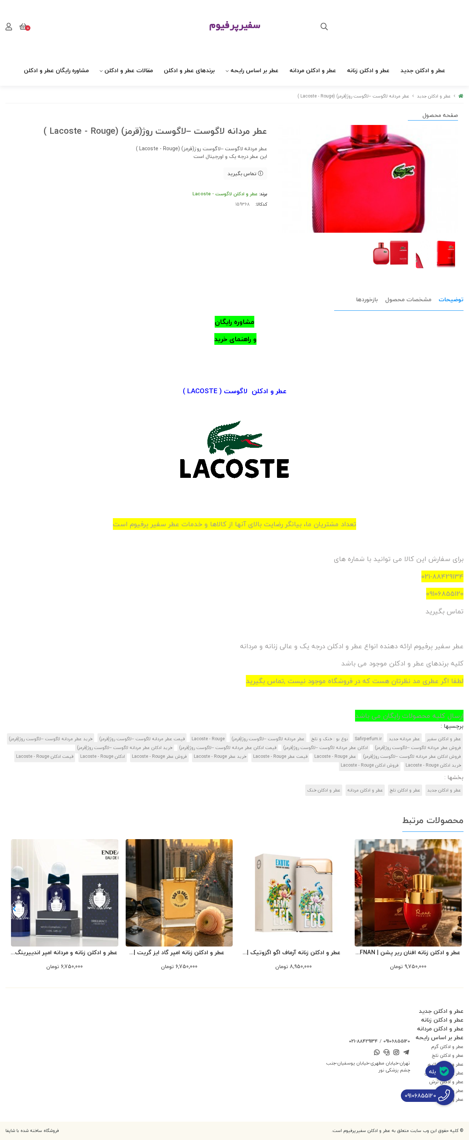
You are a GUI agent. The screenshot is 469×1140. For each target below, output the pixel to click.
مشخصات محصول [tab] (408, 299)
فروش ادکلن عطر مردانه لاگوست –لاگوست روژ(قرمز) (412, 756)
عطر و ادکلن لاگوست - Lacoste (225, 194)
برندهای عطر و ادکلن (189, 70)
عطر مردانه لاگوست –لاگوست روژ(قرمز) (268, 739)
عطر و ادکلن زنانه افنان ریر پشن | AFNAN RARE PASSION (408, 953)
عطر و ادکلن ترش (446, 1082)
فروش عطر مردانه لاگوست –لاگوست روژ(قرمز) (418, 748)
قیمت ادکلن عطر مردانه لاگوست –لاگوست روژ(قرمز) (227, 748)
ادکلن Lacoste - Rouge (102, 756)
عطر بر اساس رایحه (254, 70)
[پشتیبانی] (387, 1053)
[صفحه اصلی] (461, 96)
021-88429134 (363, 1041)
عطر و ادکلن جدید (422, 70)
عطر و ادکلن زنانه (368, 70)
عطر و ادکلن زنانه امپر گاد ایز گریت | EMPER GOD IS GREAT (179, 953)
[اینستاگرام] (396, 1053)
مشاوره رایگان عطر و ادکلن (56, 70)
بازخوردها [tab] (367, 299)
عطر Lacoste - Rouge (335, 756)
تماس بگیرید (243, 173)
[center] (324, 27)
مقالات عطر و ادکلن (128, 70)
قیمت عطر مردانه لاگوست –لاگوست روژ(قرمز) (142, 739)
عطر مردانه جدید (404, 739)
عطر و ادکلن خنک (323, 790)
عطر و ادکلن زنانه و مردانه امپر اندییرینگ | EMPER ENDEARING (64, 953)
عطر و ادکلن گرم (447, 1047)
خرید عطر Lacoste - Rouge (220, 756)
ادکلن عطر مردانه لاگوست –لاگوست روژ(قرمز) (325, 748)
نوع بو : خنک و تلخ (329, 739)
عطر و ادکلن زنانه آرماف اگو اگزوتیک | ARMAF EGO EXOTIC (293, 953)
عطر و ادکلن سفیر (444, 739)
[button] (14, 909)
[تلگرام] (406, 1053)
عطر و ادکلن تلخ (405, 790)
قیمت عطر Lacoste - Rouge (280, 756)
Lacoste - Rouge (208, 739)
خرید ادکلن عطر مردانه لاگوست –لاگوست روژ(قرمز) (124, 748)
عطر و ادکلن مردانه (312, 70)
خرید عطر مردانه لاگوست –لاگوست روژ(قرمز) (50, 739)
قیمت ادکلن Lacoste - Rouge (44, 756)
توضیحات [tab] (451, 299)
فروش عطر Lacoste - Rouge (159, 756)
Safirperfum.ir (368, 739)
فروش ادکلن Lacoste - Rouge (370, 765)
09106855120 (396, 1041)
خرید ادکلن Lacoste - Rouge (433, 765)
